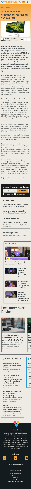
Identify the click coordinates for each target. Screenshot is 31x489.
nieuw (20, 178)
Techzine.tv (12, 243)
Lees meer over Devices (12, 310)
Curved (10, 178)
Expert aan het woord (13, 359)
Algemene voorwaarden (15, 481)
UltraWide (25, 178)
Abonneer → (23, 191)
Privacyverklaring (15, 483)
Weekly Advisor (21, 194)
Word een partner (15, 473)
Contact (15, 479)
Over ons (15, 477)
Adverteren (15, 475)
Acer (7, 178)
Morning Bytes (9, 194)
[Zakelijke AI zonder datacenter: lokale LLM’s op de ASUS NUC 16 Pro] (13, 325)
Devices (8, 8)
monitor (15, 178)
